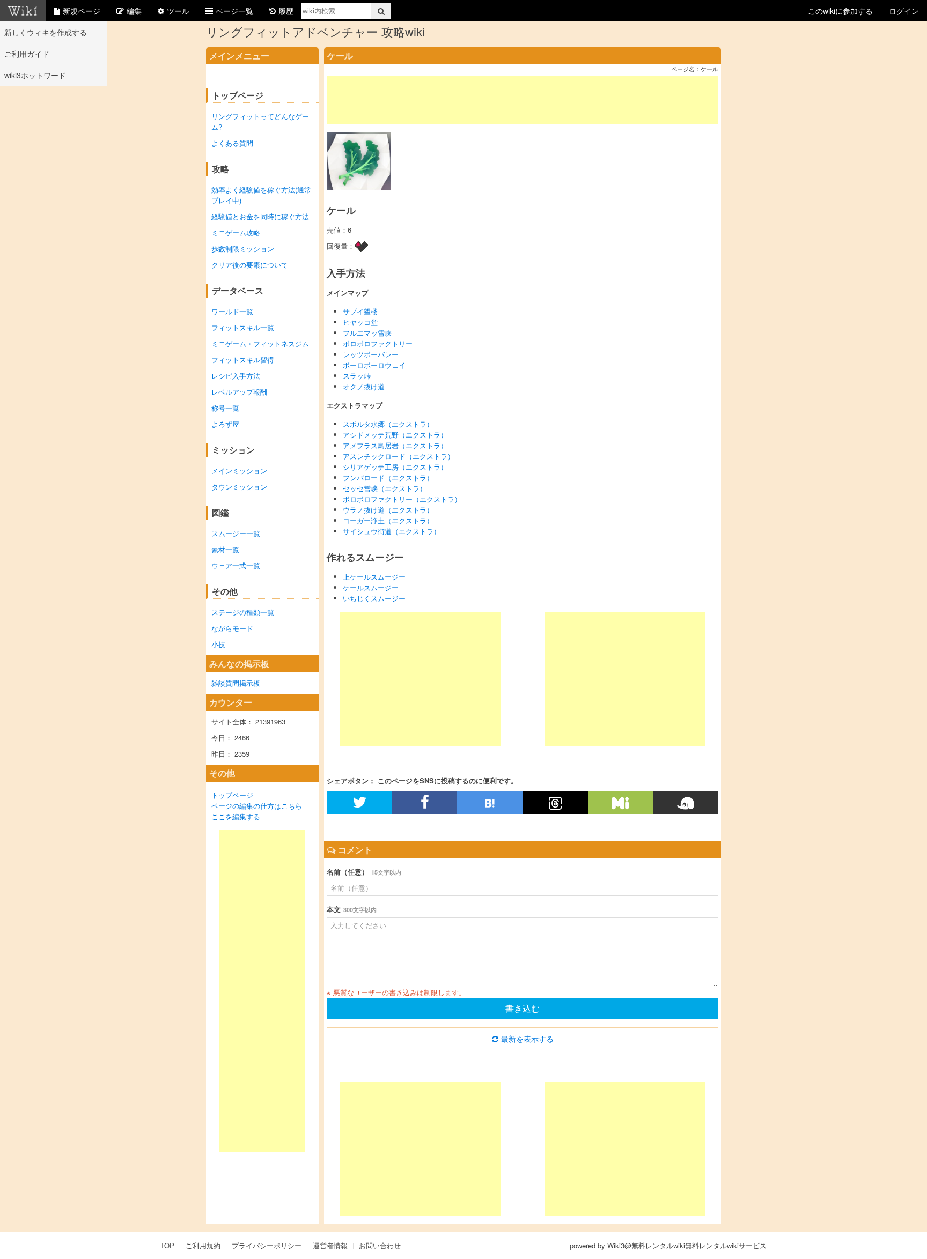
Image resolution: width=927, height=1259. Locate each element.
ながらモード (232, 628)
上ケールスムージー (374, 577)
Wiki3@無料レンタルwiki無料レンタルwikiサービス (687, 1245)
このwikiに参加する (840, 10)
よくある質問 (232, 143)
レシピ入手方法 (235, 376)
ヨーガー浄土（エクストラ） (388, 520)
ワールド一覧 (232, 311)
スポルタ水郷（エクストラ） (388, 424)
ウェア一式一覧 (235, 565)
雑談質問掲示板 (235, 683)
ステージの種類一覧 (242, 612)
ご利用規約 (203, 1245)
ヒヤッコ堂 (360, 322)
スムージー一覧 (235, 533)
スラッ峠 (357, 376)
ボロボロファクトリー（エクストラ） (402, 499)
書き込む (522, 1008)
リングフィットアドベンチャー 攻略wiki (315, 31)
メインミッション (239, 470)
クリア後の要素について (249, 265)
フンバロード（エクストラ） (388, 477)
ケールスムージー (371, 587)
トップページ (232, 795)
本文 (352, 909)
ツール (178, 10)
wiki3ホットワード (35, 75)
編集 (134, 10)
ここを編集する (235, 816)
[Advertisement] (262, 991)
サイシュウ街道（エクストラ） (391, 531)
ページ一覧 (234, 10)
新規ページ (81, 10)
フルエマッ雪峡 (367, 333)
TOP (167, 1245)
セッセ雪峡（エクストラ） (384, 488)
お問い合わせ (380, 1245)
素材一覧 (225, 549)
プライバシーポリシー (266, 1245)
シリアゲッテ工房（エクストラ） (395, 467)
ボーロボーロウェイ (374, 365)
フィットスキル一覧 (242, 327)
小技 (218, 644)
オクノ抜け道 (364, 386)
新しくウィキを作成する (45, 32)
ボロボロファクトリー (378, 343)
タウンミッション (239, 487)
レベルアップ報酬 (239, 392)
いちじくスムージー (374, 598)
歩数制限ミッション (242, 248)
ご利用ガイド (26, 53)
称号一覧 (225, 408)
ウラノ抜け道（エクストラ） (388, 510)
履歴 (285, 10)
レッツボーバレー (371, 354)
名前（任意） (364, 872)
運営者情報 (330, 1245)
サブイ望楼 (360, 311)
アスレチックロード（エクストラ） (398, 456)
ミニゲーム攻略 (235, 232)
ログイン (904, 10)
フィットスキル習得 (242, 359)
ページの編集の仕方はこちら (256, 806)
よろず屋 (225, 424)
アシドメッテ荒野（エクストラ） (395, 434)
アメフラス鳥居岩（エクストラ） (395, 445)
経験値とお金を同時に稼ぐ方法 (260, 216)
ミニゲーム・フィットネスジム (260, 343)
